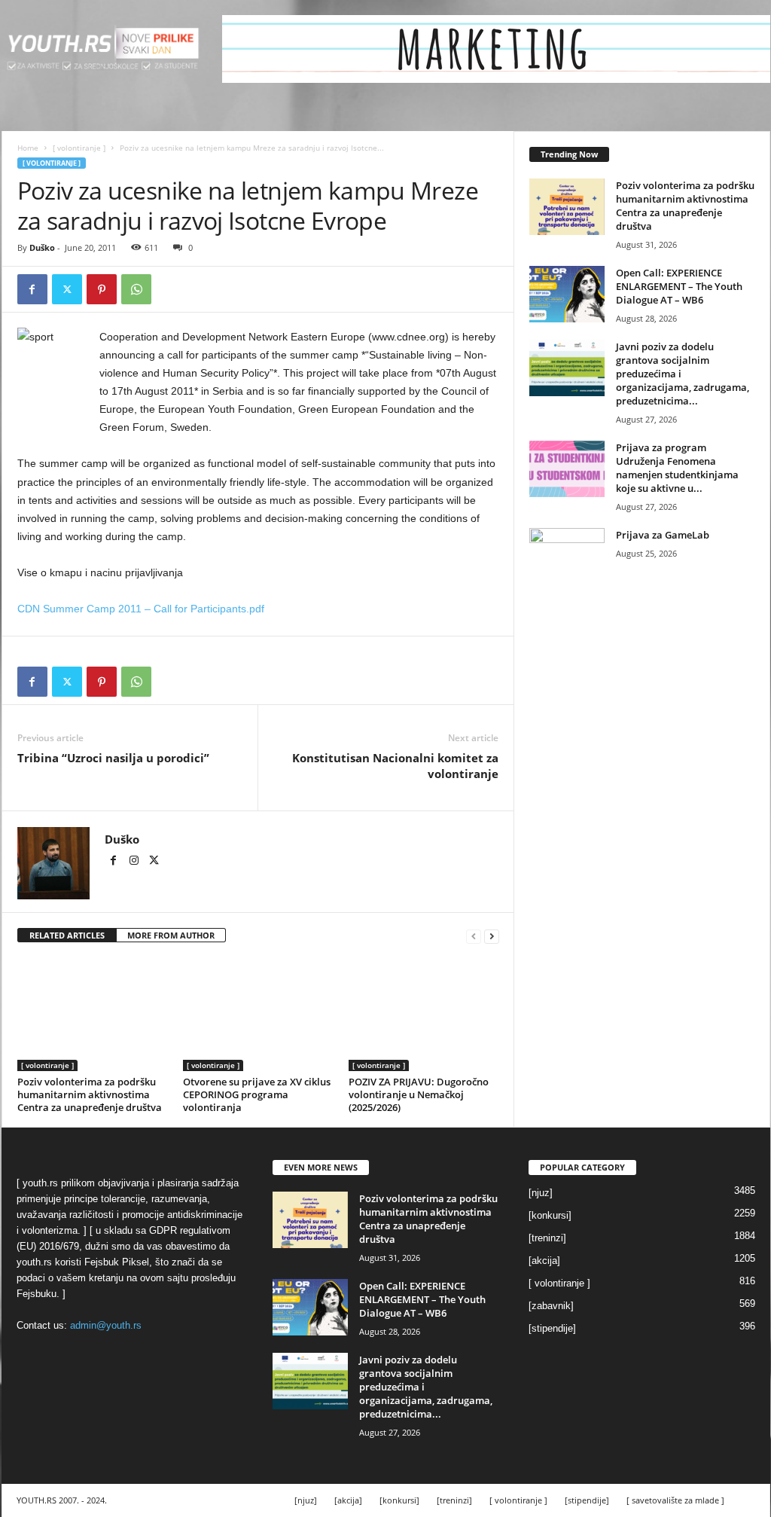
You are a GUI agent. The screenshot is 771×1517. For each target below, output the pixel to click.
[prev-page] (473, 936)
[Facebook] (32, 289)
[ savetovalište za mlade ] (675, 1500)
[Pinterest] (102, 289)
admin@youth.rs (106, 1325)
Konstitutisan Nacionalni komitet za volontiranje (395, 765)
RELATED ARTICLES (67, 935)
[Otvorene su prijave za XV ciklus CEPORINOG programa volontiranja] (258, 1014)
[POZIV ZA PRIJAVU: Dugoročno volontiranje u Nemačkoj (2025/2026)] (424, 1014)
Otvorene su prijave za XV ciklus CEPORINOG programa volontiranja (257, 1094)
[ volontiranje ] (79, 147)
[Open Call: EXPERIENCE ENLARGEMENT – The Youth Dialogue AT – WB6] (567, 294)
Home (27, 147)
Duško (42, 247)
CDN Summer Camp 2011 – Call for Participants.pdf (140, 609)
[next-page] (491, 936)
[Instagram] (135, 861)
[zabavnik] (551, 1305)
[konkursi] (550, 1215)
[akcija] (544, 1260)
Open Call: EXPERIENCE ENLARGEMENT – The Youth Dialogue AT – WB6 (679, 286)
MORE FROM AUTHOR (171, 935)
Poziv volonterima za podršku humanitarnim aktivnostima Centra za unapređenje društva (89, 1094)
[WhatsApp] (136, 289)
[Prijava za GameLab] (567, 556)
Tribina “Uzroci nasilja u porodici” (113, 757)
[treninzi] (547, 1238)
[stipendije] (552, 1328)
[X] (67, 289)
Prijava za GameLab (662, 535)
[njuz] (541, 1192)
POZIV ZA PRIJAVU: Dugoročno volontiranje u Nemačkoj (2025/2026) (419, 1094)
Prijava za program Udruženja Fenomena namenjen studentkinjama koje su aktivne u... (677, 468)
